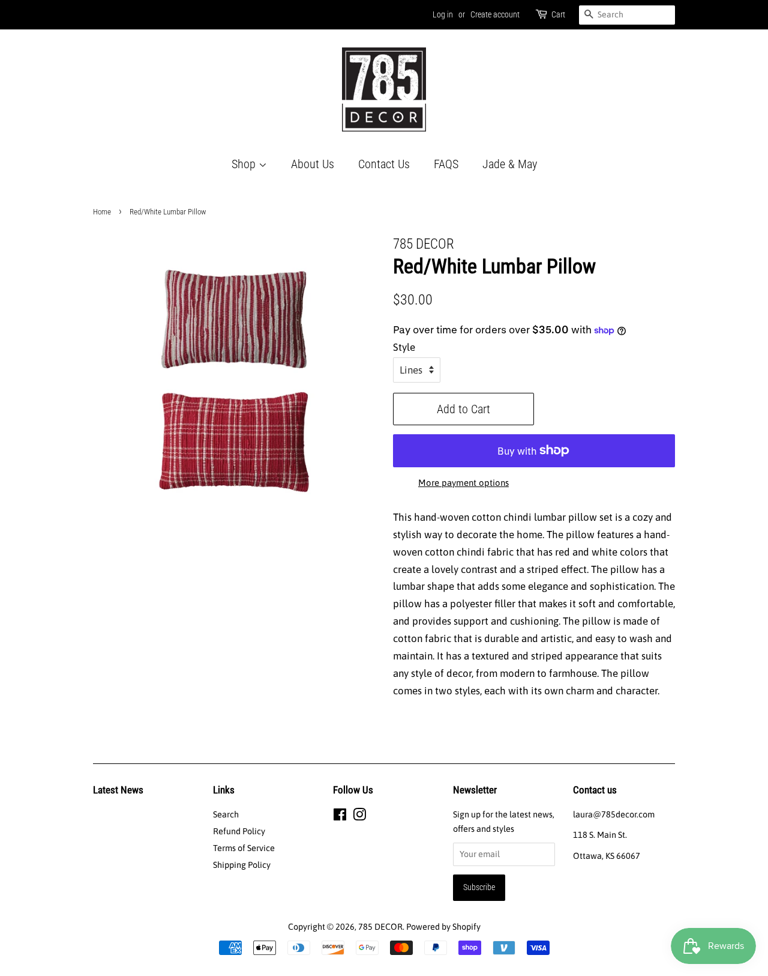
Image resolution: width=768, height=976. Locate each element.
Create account (495, 14)
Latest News (118, 790)
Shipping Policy (242, 865)
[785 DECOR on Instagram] (359, 817)
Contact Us (384, 164)
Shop (245, 164)
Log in (443, 14)
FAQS (446, 164)
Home (102, 211)
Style (404, 347)
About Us (312, 164)
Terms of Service (244, 848)
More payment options (463, 482)
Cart (558, 14)
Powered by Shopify (443, 927)
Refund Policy (239, 831)
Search (226, 814)
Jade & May (509, 164)
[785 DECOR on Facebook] (340, 817)
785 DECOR (380, 927)
